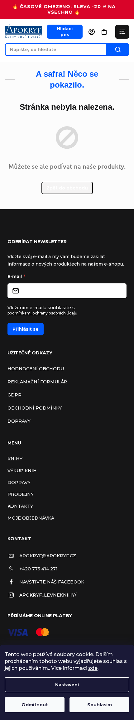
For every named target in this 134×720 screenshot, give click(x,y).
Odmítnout (35, 705)
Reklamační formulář (37, 382)
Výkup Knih (22, 470)
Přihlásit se (25, 329)
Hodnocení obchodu (35, 369)
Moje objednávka (30, 518)
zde (93, 668)
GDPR (14, 395)
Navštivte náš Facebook (51, 582)
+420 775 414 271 (38, 569)
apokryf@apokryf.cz (47, 556)
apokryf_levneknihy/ (47, 595)
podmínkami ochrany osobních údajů (42, 313)
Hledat (118, 49)
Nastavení (67, 685)
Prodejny (20, 494)
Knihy (14, 459)
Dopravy (19, 421)
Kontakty (20, 506)
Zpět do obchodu (67, 188)
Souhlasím (99, 705)
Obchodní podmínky (34, 408)
